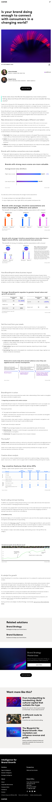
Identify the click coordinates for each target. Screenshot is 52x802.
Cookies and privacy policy (36, 795)
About (2, 782)
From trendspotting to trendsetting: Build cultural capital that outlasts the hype (33, 701)
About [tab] (3, 779)
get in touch (10, 598)
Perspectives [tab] (30, 767)
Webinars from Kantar (32, 770)
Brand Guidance (14, 635)
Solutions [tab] (4, 767)
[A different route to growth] (13, 719)
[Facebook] (30, 792)
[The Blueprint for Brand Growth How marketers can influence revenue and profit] (13, 732)
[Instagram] (27, 792)
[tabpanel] (13, 773)
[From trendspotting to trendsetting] (13, 702)
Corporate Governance (7, 784)
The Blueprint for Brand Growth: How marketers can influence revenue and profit (33, 733)
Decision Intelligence (6, 772)
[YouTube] (32, 792)
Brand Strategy (14, 627)
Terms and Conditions (23, 795)
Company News (5, 787)
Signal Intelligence (6, 770)
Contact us (4, 789)
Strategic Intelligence (6, 775)
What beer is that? (14, 523)
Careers (3, 792)
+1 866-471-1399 (31, 788)
